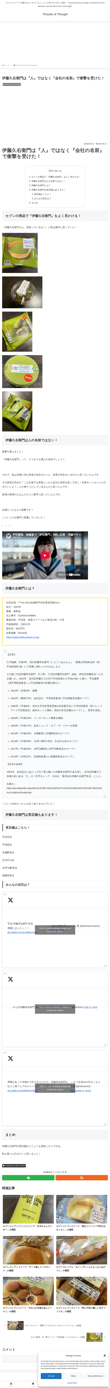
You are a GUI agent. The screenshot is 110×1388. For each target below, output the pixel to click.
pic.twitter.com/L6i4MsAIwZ (22, 932)
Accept (51, 1376)
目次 (51, 170)
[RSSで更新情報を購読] (82, 1177)
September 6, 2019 (80, 1090)
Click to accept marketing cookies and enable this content (55, 929)
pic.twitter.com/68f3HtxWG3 (22, 1090)
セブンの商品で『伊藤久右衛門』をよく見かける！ (56, 177)
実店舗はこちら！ (42, 194)
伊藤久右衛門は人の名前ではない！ (48, 181)
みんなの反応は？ (42, 198)
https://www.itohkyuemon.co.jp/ (22, 637)
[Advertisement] (55, 43)
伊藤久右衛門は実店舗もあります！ (48, 190)
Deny (73, 1376)
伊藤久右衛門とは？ (41, 185)
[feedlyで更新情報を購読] (28, 1177)
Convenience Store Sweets (15, 1166)
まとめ (34, 202)
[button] (104, 1355)
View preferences (95, 1376)
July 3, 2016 (90, 1007)
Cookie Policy (72, 1383)
